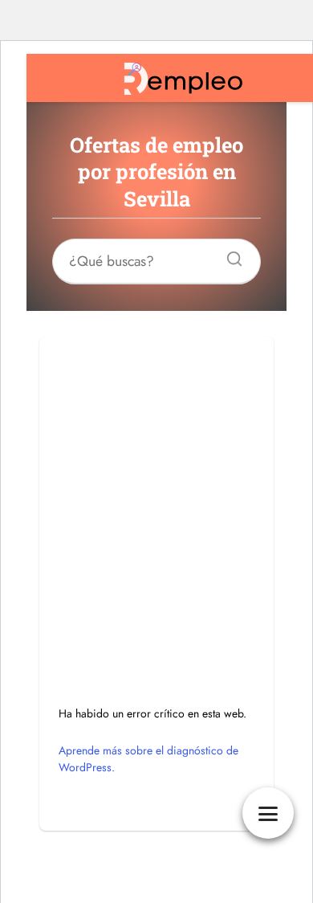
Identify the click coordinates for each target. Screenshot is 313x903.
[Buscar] (229, 255)
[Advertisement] (156, 493)
